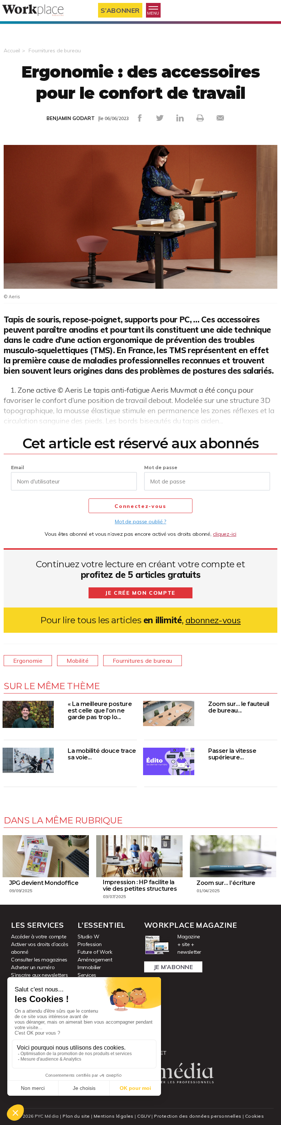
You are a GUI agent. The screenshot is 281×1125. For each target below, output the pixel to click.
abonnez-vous (213, 620)
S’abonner (120, 10)
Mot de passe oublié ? (140, 521)
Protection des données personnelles (197, 1116)
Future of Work (95, 952)
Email (17, 467)
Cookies (254, 1116)
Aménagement (95, 959)
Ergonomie (27, 660)
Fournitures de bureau (54, 50)
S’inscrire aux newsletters (39, 975)
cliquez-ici (224, 534)
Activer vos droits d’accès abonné (39, 948)
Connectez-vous (140, 506)
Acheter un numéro (33, 967)
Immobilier (89, 967)
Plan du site (76, 1116)
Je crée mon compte (140, 593)
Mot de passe (160, 467)
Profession (90, 944)
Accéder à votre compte (38, 936)
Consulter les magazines (39, 959)
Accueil (12, 50)
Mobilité (78, 660)
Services (87, 975)
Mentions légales (114, 1116)
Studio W (89, 936)
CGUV (143, 1116)
